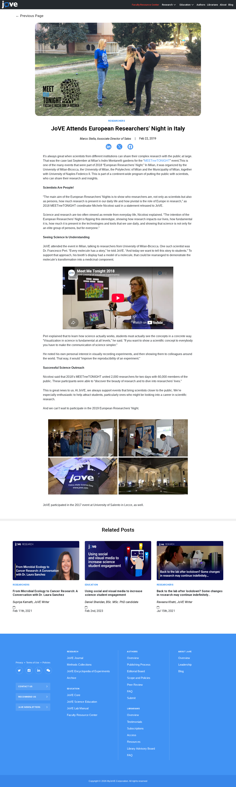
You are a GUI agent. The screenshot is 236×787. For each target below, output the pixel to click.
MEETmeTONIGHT (157, 160)
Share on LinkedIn (38, 670)
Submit (131, 698)
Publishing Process (138, 664)
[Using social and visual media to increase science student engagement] (118, 560)
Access (131, 735)
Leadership (185, 664)
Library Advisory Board (141, 748)
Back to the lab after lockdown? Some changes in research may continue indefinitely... (190, 593)
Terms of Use (32, 662)
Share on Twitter (19, 670)
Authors (201, 5)
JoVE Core (73, 695)
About (223, 5)
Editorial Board (136, 671)
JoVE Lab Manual (77, 708)
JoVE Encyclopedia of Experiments (88, 671)
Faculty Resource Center (145, 5)
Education (185, 5)
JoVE (10, 4)
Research (167, 5)
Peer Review (135, 684)
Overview (133, 657)
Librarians (212, 5)
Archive (71, 677)
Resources (133, 741)
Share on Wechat (48, 670)
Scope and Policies (138, 677)
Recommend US (27, 697)
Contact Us (25, 686)
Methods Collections (79, 664)
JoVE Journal (75, 657)
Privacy (19, 662)
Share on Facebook (29, 670)
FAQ (130, 691)
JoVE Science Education (82, 701)
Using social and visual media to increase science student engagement (113, 593)
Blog (230, 5)
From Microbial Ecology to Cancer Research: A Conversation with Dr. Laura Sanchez (45, 593)
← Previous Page (30, 16)
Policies (46, 662)
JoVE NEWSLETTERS (29, 707)
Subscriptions (135, 728)
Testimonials (134, 721)
